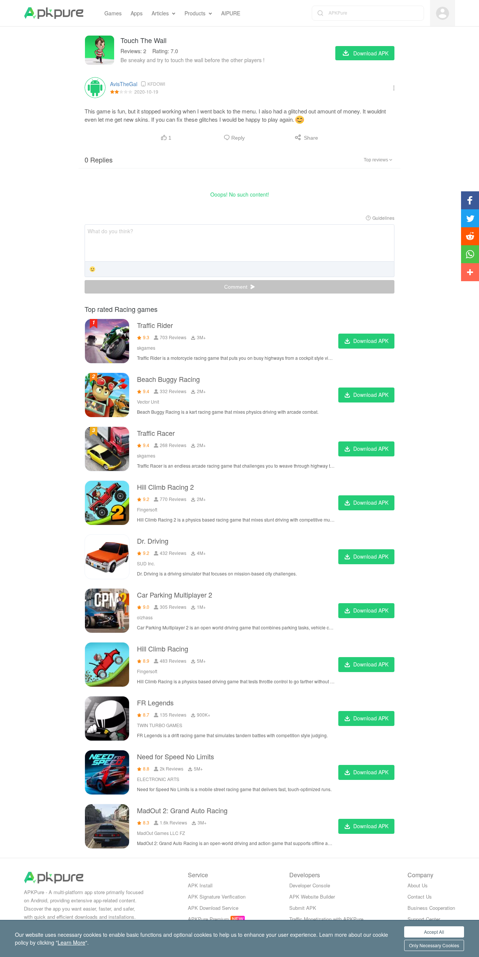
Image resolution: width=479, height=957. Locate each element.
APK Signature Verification (216, 896)
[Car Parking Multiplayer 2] (107, 610)
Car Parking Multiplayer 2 (174, 594)
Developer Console (309, 885)
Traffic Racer (156, 433)
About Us (418, 885)
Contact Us (420, 896)
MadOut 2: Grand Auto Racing (182, 810)
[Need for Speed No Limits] (107, 772)
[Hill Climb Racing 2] (107, 502)
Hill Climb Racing (162, 648)
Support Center (424, 919)
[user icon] (442, 13)
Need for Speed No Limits (175, 756)
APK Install (200, 885)
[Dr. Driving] (107, 556)
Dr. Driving (152, 541)
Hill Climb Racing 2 (165, 487)
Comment (236, 287)
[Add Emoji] (92, 269)
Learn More (71, 942)
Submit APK (302, 907)
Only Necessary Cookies (434, 945)
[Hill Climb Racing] (107, 664)
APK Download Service (213, 907)
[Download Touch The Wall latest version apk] (100, 50)
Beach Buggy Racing (168, 379)
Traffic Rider (155, 325)
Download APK (370, 340)
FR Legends (155, 702)
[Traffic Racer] (107, 448)
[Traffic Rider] (107, 341)
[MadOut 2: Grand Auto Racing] (107, 826)
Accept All (434, 932)
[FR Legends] (107, 718)
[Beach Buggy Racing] (107, 395)
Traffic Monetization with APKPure (326, 919)
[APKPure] (53, 13)
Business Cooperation (431, 907)
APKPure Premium (208, 919)
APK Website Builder (312, 896)
